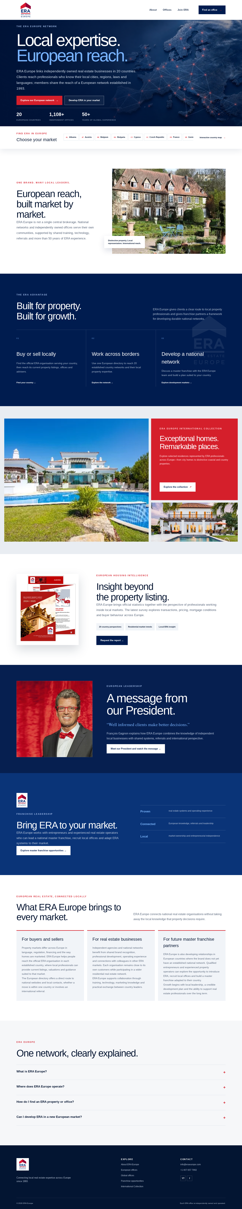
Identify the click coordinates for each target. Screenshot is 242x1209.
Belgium (102, 137)
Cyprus (136, 137)
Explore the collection (178, 487)
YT (183, 1178)
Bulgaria (119, 137)
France (174, 137)
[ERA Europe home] (25, 10)
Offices (167, 9)
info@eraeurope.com (190, 1164)
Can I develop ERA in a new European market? (121, 1117)
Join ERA (183, 9)
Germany (191, 137)
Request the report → (112, 640)
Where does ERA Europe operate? (121, 1087)
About (153, 9)
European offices (129, 1170)
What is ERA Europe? (121, 1072)
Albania (71, 137)
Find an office (212, 10)
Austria (87, 137)
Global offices (127, 1175)
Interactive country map (213, 137)
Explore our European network (39, 100)
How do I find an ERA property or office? (121, 1102)
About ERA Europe (130, 1164)
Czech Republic (155, 137)
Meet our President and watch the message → (136, 748)
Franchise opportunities (132, 1181)
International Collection (132, 1186)
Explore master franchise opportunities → (43, 850)
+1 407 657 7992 (188, 1170)
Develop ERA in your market (84, 100)
